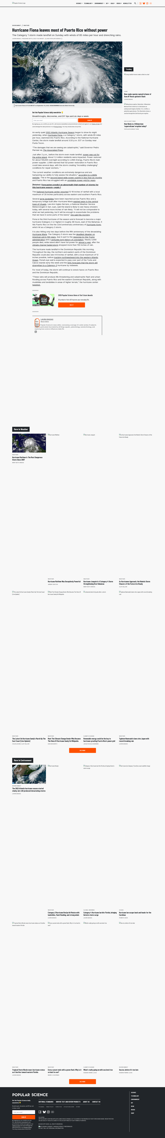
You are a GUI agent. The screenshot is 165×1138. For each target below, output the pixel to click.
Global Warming (89, 910)
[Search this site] (135, 3)
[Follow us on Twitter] (144, 3)
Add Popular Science (54, 38)
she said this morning (80, 215)
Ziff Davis (46, 1124)
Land (125, 91)
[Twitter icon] (44, 1112)
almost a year (85, 242)
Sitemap (78, 1106)
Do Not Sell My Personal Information (51, 1128)
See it (72, 305)
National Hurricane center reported (52, 192)
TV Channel (41, 1106)
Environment (99, 3)
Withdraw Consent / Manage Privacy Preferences (56, 1126)
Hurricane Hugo (94, 224)
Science (78, 3)
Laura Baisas (16, 38)
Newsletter (127, 3)
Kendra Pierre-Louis (90, 1072)
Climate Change (88, 736)
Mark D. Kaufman (53, 1075)
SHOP (132, 1113)
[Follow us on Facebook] (140, 3)
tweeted (36, 285)
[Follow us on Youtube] (151, 3)
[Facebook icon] (40, 1112)
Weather (26, 25)
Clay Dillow (123, 586)
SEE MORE (82, 750)
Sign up (89, 120)
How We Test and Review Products (68, 1102)
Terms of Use (95, 124)
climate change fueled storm (45, 245)
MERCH (119, 3)
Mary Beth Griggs (18, 462)
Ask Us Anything (129, 121)
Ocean (121, 910)
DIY (107, 3)
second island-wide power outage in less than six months (76, 178)
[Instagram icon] (48, 1112)
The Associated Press (53, 150)
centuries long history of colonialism (67, 240)
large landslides (47, 199)
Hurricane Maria (39, 234)
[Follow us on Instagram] (147, 3)
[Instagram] (36, 332)
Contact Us (96, 1102)
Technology (88, 3)
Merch (133, 1110)
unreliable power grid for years (81, 180)
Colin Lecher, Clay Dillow (20, 744)
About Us (86, 1102)
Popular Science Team (131, 129)
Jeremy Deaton (53, 584)
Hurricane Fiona (55, 135)
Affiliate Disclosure (69, 1106)
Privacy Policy (58, 126)
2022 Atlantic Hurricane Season (60, 132)
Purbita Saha (123, 918)
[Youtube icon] (52, 1112)
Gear (112, 3)
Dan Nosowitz (52, 744)
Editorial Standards (46, 1102)
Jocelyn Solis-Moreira (91, 744)
